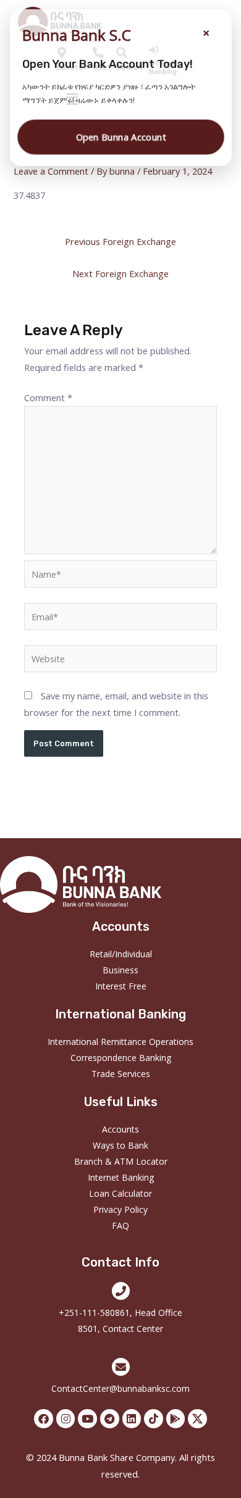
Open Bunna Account (120, 137)
